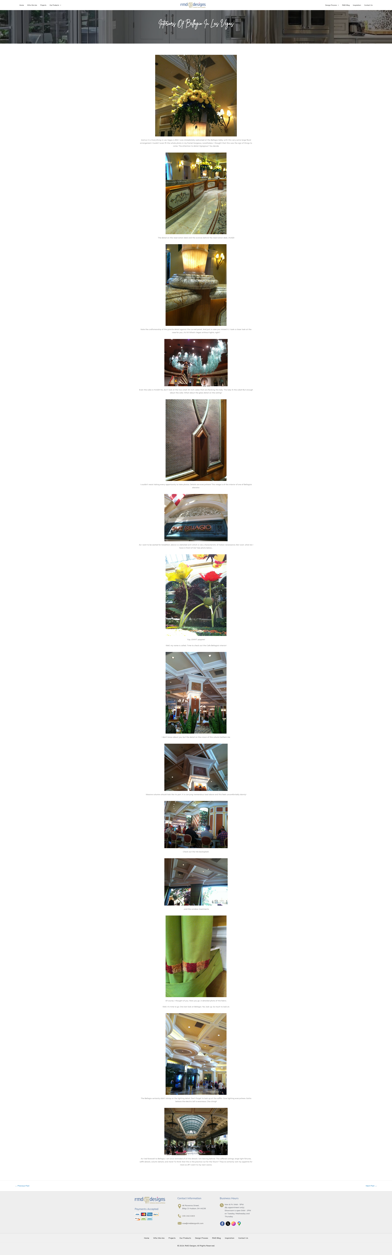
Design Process (331, 5)
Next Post (371, 1186)
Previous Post (22, 1186)
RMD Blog (346, 5)
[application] (60, 5)
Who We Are (32, 5)
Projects (43, 5)
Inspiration (357, 5)
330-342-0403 (188, 1216)
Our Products (54, 5)
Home (21, 5)
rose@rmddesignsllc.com (192, 1223)
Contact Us (368, 5)
